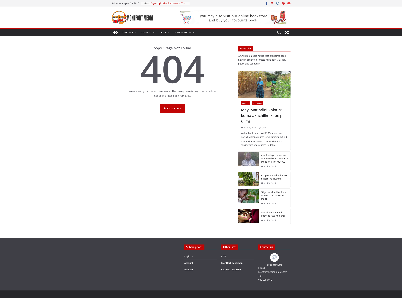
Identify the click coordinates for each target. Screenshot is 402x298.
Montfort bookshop (232, 262)
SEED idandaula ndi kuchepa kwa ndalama (273, 214)
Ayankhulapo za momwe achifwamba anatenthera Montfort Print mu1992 (274, 158)
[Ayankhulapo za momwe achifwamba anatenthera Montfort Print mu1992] (248, 161)
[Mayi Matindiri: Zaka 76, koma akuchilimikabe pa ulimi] (264, 84)
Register (188, 269)
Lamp (163, 32)
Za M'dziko (257, 103)
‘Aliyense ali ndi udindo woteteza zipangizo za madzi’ (273, 195)
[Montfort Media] (115, 32)
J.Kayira (262, 127)
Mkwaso (146, 32)
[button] (134, 32)
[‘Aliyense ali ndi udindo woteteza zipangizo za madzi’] (248, 198)
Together (127, 32)
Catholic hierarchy (231, 269)
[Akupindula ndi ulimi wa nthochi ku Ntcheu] (248, 179)
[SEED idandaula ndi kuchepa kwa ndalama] (248, 216)
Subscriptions (182, 32)
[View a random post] (287, 32)
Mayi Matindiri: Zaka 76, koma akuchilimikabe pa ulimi (263, 115)
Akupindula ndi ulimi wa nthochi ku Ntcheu (274, 177)
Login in (188, 256)
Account (188, 262)
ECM (223, 256)
